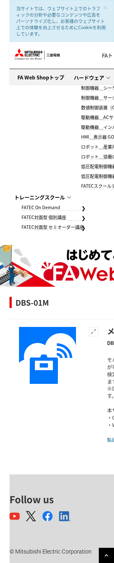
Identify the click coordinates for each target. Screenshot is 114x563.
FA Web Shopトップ (40, 77)
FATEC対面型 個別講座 (44, 217)
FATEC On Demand (41, 207)
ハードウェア (89, 77)
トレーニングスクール (39, 197)
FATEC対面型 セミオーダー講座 (53, 227)
